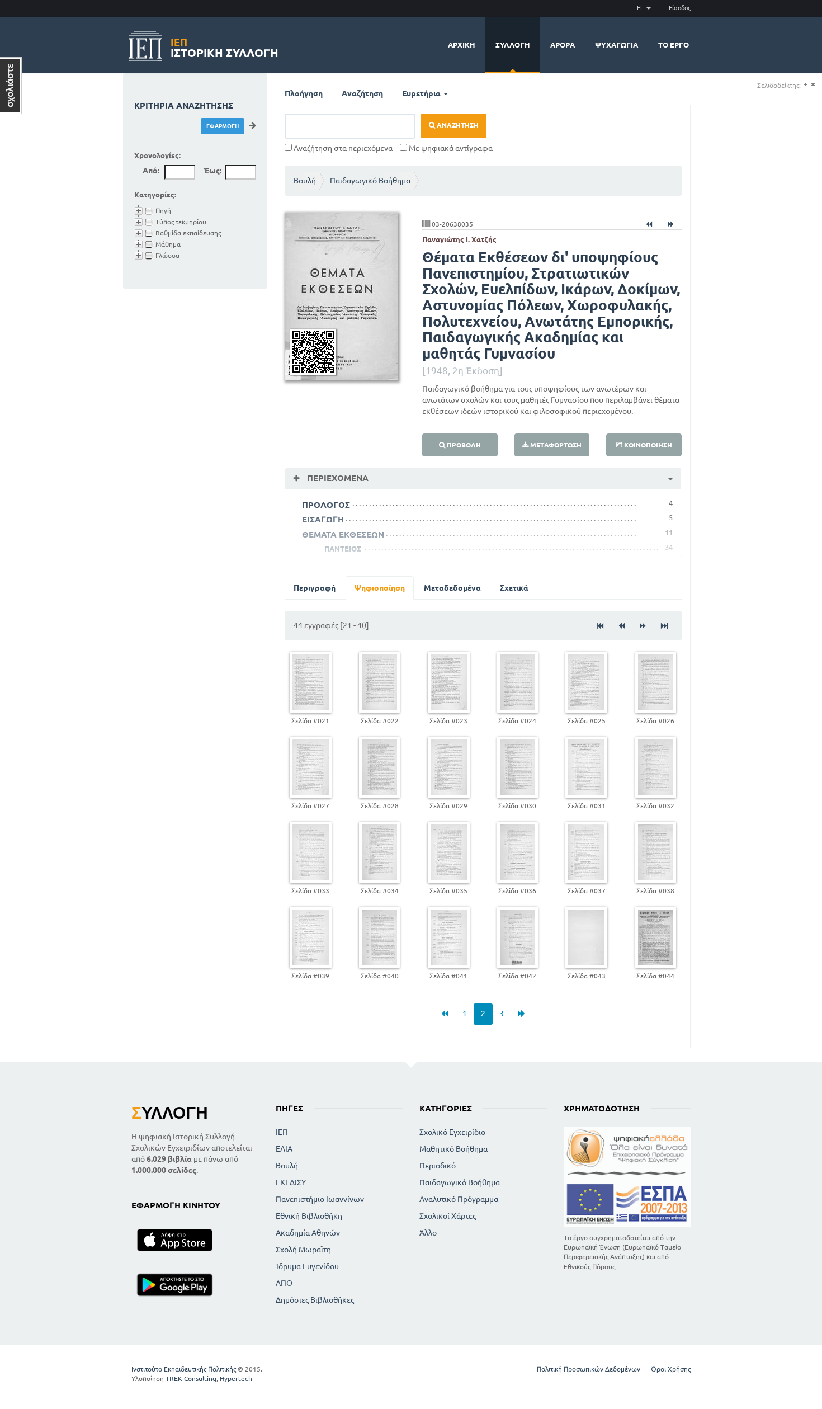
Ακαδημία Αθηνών (308, 1232)
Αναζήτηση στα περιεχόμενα (342, 148)
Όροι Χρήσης (671, 1369)
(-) (812, 84)
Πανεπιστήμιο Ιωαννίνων (320, 1199)
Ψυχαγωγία (616, 45)
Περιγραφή (315, 587)
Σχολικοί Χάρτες (447, 1216)
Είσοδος (680, 7)
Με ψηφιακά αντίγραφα (450, 148)
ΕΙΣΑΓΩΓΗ (323, 519)
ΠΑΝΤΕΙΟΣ (342, 549)
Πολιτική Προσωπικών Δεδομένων (588, 1369)
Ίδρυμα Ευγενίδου (307, 1266)
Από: (151, 170)
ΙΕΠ (282, 1132)
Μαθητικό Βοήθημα (453, 1148)
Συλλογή (512, 45)
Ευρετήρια (422, 93)
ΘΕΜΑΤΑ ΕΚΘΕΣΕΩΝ (343, 534)
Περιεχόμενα (337, 478)
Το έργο (673, 45)
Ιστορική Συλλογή (224, 46)
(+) (805, 84)
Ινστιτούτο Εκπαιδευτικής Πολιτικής (183, 1369)
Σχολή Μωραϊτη (303, 1249)
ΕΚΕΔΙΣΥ (291, 1182)
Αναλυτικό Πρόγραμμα (458, 1199)
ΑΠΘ (284, 1283)
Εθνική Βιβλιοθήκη (309, 1216)
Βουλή (305, 180)
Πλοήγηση (304, 93)
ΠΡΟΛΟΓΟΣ (326, 505)
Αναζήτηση (362, 93)
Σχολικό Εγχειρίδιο (452, 1132)
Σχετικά (514, 587)
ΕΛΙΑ (284, 1148)
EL (641, 7)
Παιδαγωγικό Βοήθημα (370, 180)
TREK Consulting (191, 1378)
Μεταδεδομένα (452, 587)
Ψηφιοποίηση (380, 587)
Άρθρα (562, 45)
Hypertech (236, 1378)
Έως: (212, 170)
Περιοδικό (437, 1165)
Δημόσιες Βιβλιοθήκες (315, 1299)
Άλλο (428, 1232)
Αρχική (461, 45)
